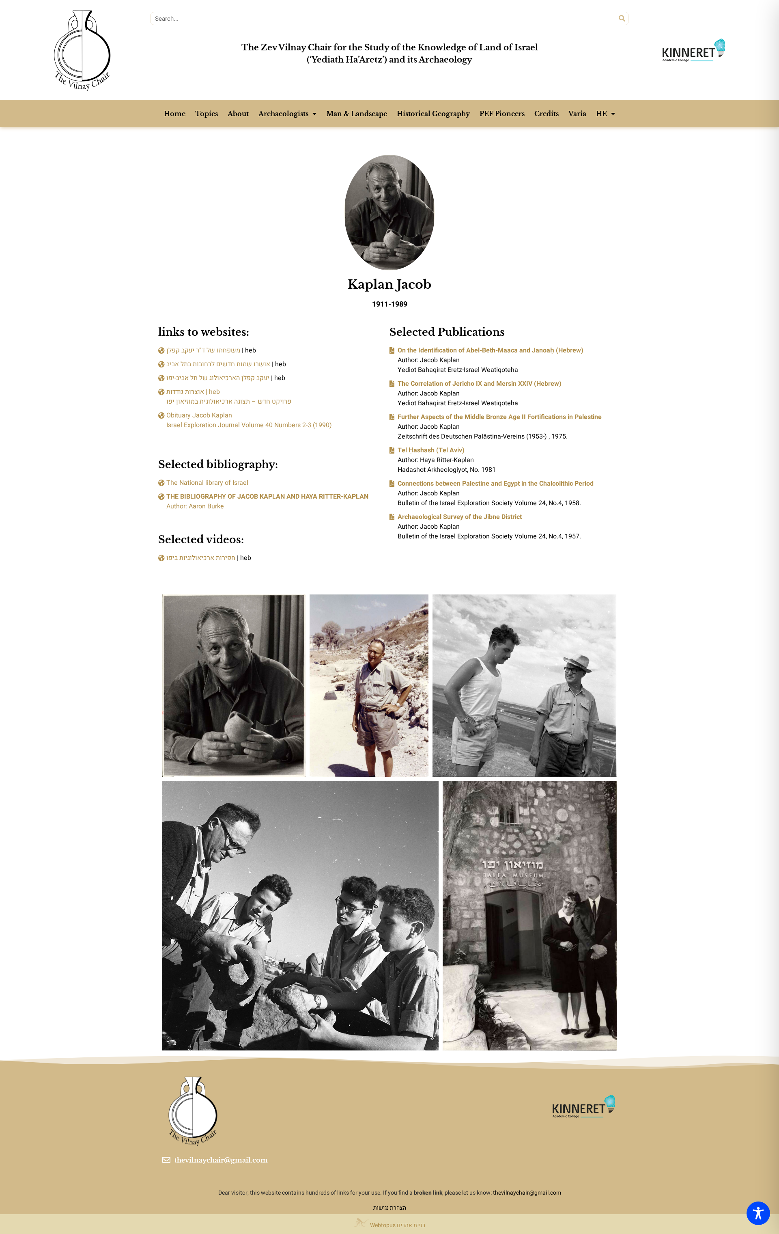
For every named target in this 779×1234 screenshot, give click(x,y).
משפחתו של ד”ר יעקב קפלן (203, 350)
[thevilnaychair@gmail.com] (166, 1160)
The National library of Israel (207, 483)
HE (601, 114)
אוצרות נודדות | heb (193, 392)
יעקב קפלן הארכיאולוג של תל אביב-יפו (217, 378)
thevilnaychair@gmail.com (221, 1160)
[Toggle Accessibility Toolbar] (758, 1213)
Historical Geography (433, 114)
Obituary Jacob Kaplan (199, 415)
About (238, 114)
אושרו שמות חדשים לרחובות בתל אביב (218, 364)
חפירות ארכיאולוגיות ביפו (200, 558)
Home (174, 114)
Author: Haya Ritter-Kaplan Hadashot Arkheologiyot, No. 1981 (447, 460)
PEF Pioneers (502, 114)
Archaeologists (283, 114)
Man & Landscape (356, 114)
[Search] (621, 18)
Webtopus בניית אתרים (397, 1225)
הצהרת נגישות (389, 1208)
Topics (206, 114)
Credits (546, 114)
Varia (577, 114)
